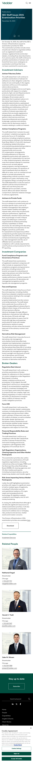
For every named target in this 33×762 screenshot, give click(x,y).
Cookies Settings (16, 748)
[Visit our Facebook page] (20, 704)
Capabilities (6, 716)
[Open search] (27, 3)
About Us (5, 725)
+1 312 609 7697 (7, 623)
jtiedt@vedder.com (8, 626)
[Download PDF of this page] (15, 36)
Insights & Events (7, 719)
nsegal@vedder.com (9, 583)
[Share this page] (19, 36)
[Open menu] (30, 3)
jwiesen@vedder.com (9, 668)
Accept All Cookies (16, 758)
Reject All (16, 753)
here (28, 520)
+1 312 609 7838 (7, 666)
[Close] (31, 728)
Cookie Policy (18, 745)
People (4, 712)
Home (4, 709)
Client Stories (6, 722)
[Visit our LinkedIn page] (13, 704)
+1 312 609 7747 (7, 581)
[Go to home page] (7, 3)
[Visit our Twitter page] (16, 704)
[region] (16, 744)
